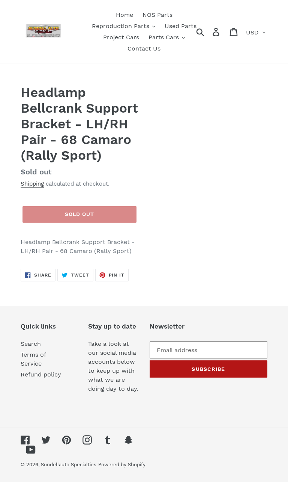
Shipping (32, 183)
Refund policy (41, 374)
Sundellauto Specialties (68, 464)
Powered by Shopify (122, 464)
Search (31, 343)
